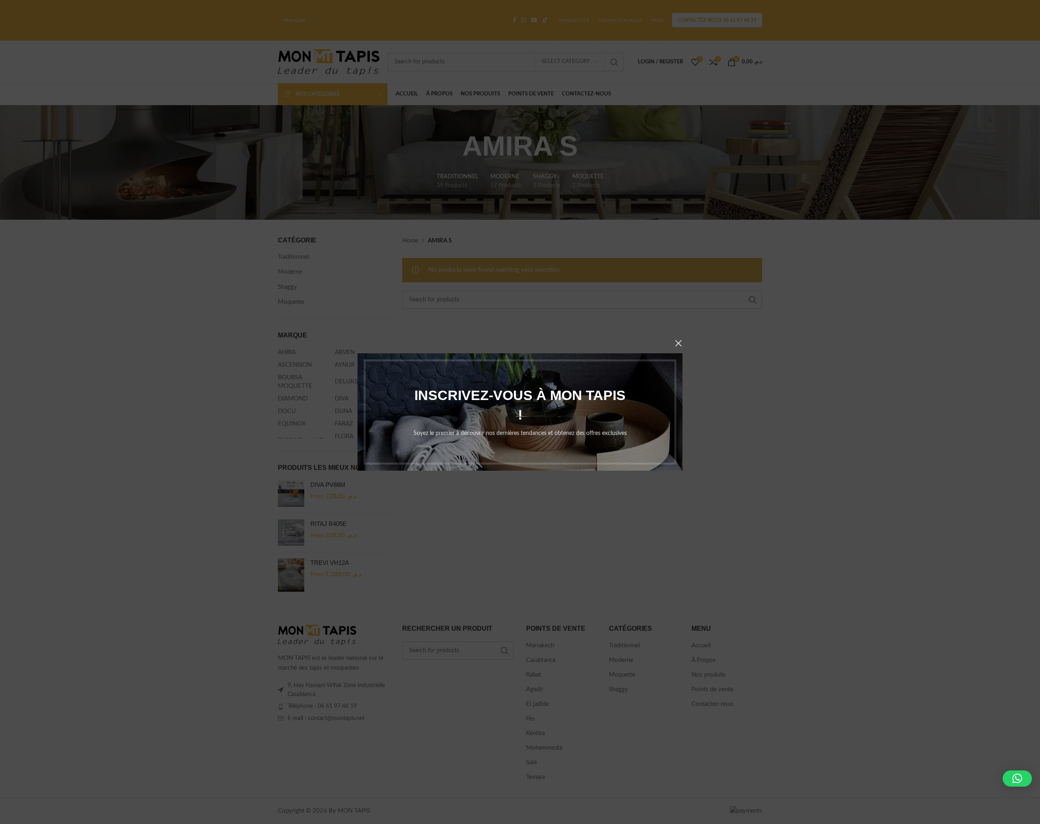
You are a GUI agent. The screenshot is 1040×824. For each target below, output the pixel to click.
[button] (1017, 778)
